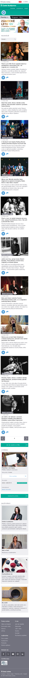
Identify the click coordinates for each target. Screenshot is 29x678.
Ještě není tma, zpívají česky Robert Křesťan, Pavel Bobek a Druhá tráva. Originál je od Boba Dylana (12, 260)
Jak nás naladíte (19, 624)
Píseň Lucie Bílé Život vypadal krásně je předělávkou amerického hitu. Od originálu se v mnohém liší (13, 65)
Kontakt (17, 633)
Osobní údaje (10, 674)
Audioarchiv (20, 8)
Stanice (3, 628)
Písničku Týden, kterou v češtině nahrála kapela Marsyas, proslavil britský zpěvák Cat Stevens (14, 379)
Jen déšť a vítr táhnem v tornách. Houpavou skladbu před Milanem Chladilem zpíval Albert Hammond (11, 418)
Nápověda (18, 626)
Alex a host (5, 550)
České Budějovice (22, 482)
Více (21, 17)
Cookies (3, 674)
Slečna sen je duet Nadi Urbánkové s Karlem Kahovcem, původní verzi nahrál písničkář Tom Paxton (14, 338)
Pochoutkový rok (7, 574)
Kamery (26, 8)
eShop (3, 631)
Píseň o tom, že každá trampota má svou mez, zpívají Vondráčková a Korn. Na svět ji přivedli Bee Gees (14, 220)
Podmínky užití (18, 674)
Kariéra (17, 631)
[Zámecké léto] (14, 26)
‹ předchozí (3, 438)
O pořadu (4, 450)
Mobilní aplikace (5, 645)
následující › (26, 438)
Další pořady (5, 503)
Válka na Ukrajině (6, 624)
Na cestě (5, 602)
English (25, 674)
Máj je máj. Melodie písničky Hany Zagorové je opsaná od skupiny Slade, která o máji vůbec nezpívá (13, 181)
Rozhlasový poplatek (21, 635)
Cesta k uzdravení (7, 521)
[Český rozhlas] (5, 2)
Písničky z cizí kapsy (8, 468)
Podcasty (4, 643)
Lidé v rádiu (18, 628)
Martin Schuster (6, 489)
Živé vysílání (4, 638)
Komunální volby (5, 626)
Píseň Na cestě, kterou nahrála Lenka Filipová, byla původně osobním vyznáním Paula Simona (14, 104)
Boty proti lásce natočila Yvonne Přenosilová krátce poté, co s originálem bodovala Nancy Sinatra (14, 299)
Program (12, 8)
